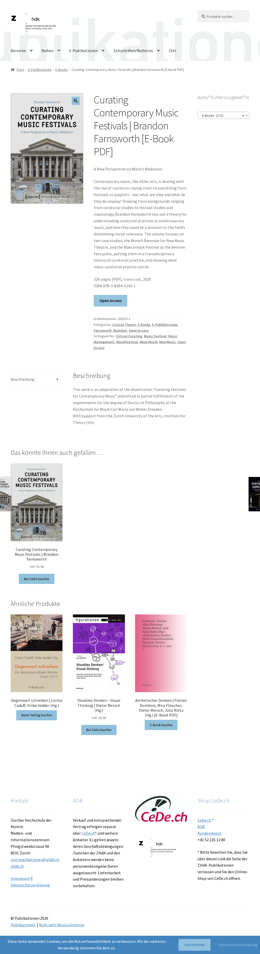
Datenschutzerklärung (30, 884)
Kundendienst (210, 833)
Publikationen (23, 924)
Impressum (20, 878)
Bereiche (18, 50)
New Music (167, 342)
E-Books (61, 69)
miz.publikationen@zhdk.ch (35, 859)
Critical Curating (129, 336)
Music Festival (155, 336)
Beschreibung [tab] (23, 379)
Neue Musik (148, 342)
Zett (172, 50)
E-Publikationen (83, 50)
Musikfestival (127, 342)
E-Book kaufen (161, 725)
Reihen (47, 50)
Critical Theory (124, 324)
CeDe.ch (88, 833)
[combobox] (223, 115)
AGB (201, 826)
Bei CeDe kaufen (36, 579)
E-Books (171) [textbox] (222, 115)
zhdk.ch (17, 866)
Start (20, 69)
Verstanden (194, 944)
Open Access (111, 300)
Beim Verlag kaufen (36, 715)
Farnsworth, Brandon (110, 330)
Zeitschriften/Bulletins (133, 50)
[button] (76, 101)
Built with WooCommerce (61, 924)
